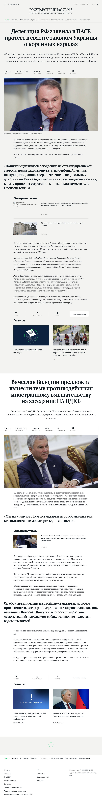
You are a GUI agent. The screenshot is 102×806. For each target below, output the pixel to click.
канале (45, 148)
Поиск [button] (97, 4)
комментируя (52, 296)
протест (57, 154)
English (76, 4)
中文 (88, 4)
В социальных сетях (13, 4)
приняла (45, 275)
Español (82, 4)
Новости (7, 71)
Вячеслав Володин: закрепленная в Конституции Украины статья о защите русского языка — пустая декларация (64, 204)
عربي (93, 4)
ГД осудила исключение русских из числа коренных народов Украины (62, 224)
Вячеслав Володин (45, 504)
